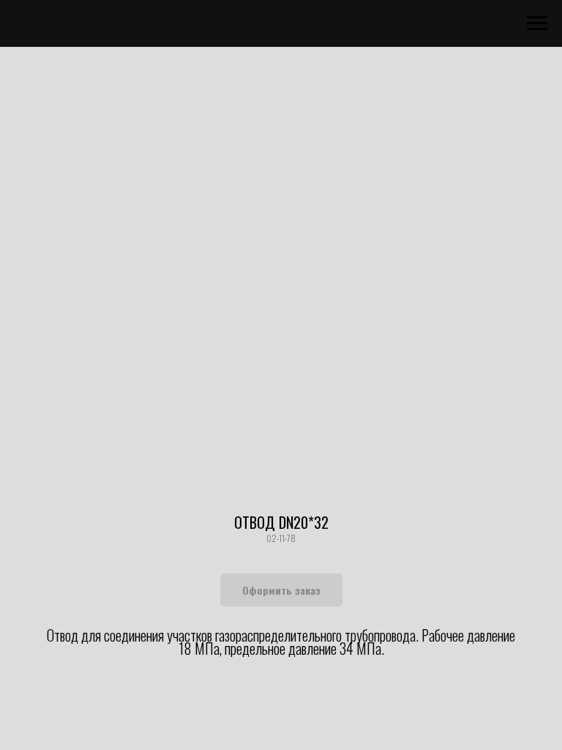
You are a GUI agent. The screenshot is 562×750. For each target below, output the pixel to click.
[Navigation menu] (537, 23)
